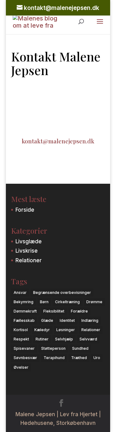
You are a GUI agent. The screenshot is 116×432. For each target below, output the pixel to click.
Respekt (21, 339)
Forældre (79, 311)
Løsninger (65, 329)
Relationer (28, 260)
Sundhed (80, 348)
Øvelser (21, 367)
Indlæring (89, 320)
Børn (44, 301)
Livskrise (26, 251)
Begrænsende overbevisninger (62, 292)
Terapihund (54, 357)
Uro (96, 357)
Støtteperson (53, 348)
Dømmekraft (25, 311)
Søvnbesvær (25, 357)
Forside (24, 210)
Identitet (67, 320)
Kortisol (21, 329)
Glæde (47, 320)
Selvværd (88, 339)
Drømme (94, 301)
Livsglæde (28, 241)
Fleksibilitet (53, 311)
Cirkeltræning (67, 301)
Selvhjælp (64, 339)
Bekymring (23, 301)
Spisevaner (24, 348)
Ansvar (20, 292)
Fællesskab (24, 320)
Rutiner (42, 339)
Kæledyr (42, 329)
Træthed (79, 357)
